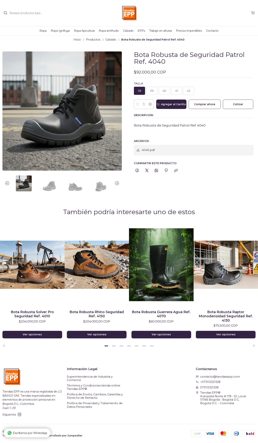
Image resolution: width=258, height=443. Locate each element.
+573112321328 (210, 382)
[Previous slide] (5, 183)
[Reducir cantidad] (137, 104)
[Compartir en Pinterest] (166, 170)
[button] (106, 346)
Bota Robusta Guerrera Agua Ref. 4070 (161, 314)
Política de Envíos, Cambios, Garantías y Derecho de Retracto (95, 396)
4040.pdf (148, 150)
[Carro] (253, 13)
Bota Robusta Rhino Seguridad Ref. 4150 (97, 314)
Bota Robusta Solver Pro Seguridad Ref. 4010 (32, 314)
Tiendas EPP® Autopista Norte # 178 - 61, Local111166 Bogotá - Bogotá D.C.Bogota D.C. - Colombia (223, 398)
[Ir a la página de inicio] (129, 13)
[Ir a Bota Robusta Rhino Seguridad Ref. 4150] (97, 265)
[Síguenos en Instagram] (20, 414)
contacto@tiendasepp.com (220, 376)
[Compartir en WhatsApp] (156, 170)
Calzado (110, 39)
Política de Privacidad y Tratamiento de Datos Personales (95, 405)
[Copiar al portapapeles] (175, 170)
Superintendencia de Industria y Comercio (90, 378)
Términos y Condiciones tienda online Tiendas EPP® (93, 387)
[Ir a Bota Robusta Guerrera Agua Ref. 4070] (161, 265)
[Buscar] (5, 13)
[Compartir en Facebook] (137, 170)
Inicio (77, 39)
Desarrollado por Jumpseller (63, 435)
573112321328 (209, 387)
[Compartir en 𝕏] (146, 170)
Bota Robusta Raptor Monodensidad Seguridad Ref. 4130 (226, 316)
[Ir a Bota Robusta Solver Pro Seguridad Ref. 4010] (32, 265)
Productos (93, 39)
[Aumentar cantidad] (150, 104)
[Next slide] (119, 183)
